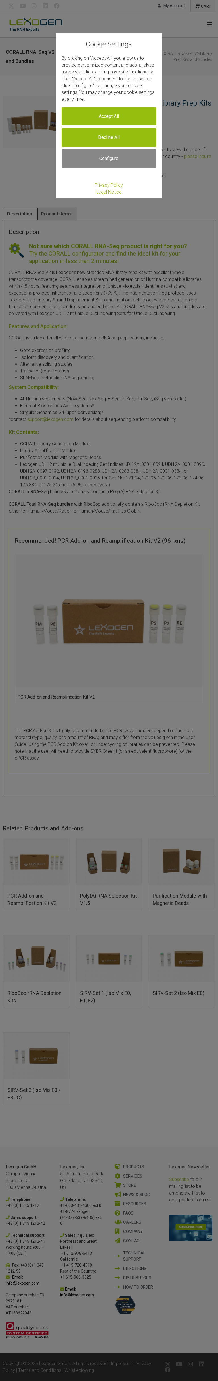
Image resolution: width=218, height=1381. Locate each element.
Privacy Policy (109, 185)
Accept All (109, 116)
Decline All (109, 137)
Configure (108, 158)
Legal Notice (108, 192)
